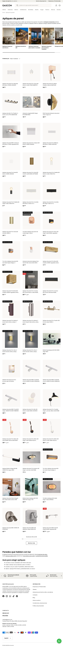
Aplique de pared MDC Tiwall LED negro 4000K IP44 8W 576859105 (10, 410)
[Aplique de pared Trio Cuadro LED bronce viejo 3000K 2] (52, 309)
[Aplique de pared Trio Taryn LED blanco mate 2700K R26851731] (31, 72)
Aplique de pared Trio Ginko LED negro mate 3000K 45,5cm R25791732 (30, 439)
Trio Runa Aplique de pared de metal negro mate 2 (30, 232)
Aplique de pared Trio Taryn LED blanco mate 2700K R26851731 (30, 84)
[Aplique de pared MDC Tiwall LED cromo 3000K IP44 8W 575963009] (31, 368)
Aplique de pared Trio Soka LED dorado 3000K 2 (10, 232)
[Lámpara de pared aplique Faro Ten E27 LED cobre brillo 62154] (31, 250)
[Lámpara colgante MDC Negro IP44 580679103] (31, 102)
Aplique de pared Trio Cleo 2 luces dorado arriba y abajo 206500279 (9, 350)
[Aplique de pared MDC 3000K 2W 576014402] (11, 517)
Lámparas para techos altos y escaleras (43, 592)
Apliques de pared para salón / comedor (34, 47)
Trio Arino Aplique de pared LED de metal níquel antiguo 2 (10, 262)
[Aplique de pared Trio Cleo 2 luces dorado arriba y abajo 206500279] (11, 339)
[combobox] (33, 5)
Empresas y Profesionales (54, 1)
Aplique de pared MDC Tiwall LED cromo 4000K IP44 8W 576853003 (51, 380)
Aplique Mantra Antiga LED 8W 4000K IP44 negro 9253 (9, 469)
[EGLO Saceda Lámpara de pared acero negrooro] (52, 102)
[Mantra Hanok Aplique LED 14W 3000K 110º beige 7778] (31, 487)
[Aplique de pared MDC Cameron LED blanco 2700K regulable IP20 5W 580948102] (11, 132)
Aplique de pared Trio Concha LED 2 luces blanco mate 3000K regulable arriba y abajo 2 (30, 291)
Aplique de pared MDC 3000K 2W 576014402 (10, 528)
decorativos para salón (29, 556)
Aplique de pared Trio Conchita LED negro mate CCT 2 (50, 202)
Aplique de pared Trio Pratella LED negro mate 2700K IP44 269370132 (10, 202)
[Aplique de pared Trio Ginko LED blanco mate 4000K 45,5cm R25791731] (52, 428)
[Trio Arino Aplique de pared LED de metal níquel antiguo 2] (11, 250)
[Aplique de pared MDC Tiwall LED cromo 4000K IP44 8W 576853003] (52, 368)
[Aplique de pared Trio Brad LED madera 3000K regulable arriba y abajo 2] (52, 250)
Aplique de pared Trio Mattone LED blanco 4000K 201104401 (50, 143)
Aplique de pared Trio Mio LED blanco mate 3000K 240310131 (30, 410)
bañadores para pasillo (42, 556)
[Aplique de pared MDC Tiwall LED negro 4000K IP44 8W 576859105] (11, 398)
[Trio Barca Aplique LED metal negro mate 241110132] (52, 487)
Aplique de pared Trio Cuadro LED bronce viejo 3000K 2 (51, 321)
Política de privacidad (38, 606)
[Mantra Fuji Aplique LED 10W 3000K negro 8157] (52, 339)
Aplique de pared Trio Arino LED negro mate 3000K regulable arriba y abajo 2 (50, 232)
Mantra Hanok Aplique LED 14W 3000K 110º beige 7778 (30, 498)
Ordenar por (5, 58)
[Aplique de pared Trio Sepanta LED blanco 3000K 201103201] (11, 72)
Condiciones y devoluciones (40, 603)
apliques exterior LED (11, 556)
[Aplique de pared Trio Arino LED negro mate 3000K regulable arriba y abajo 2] (52, 220)
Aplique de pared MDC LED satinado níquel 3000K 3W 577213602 (29, 528)
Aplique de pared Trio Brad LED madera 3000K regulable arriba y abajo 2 (51, 262)
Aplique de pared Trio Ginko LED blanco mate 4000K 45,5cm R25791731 (51, 439)
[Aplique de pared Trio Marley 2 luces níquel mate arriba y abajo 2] (31, 309)
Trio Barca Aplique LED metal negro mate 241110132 (50, 498)
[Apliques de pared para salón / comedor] (35, 36)
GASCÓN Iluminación (9, 645)
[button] (59, 5)
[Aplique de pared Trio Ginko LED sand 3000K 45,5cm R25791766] (11, 428)
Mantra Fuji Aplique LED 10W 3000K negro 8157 (51, 350)
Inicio (3, 12)
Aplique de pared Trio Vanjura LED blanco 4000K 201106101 (31, 143)
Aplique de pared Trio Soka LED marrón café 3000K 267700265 (30, 173)
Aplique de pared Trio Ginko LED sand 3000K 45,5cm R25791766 (10, 439)
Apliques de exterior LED (21, 47)
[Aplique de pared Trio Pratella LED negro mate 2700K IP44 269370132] (11, 191)
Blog (34, 597)
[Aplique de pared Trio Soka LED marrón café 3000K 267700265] (31, 161)
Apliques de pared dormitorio (7, 47)
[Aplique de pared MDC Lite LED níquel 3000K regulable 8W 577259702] (52, 517)
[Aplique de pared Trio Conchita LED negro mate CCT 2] (52, 191)
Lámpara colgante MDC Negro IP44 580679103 (30, 113)
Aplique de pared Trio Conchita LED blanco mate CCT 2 (30, 202)
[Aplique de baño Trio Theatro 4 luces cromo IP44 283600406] (11, 102)
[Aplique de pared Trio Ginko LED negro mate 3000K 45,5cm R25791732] (31, 428)
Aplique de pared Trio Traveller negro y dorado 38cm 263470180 (51, 410)
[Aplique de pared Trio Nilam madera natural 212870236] (52, 72)
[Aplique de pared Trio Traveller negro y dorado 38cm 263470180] (52, 398)
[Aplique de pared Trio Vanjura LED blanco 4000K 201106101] (31, 132)
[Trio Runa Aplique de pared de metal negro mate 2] (31, 220)
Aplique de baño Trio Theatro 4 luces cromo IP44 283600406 (10, 113)
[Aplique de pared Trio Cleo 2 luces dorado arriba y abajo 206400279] (31, 339)
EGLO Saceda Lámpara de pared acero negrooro (51, 113)
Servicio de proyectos (41, 1)
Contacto (35, 595)
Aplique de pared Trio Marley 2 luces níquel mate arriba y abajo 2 (31, 321)
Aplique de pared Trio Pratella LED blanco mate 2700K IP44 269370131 (51, 173)
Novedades (60, 9)
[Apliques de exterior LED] (22, 36)
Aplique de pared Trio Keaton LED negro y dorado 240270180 (31, 469)
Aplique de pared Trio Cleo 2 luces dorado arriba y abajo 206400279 (30, 350)
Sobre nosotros (36, 600)
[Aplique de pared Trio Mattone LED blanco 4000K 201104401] (52, 132)
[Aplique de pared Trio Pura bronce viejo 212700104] (11, 368)
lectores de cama (42, 554)
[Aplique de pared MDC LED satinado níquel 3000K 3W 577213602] (31, 517)
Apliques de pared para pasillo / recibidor (46, 48)
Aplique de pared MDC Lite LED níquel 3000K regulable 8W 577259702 (50, 528)
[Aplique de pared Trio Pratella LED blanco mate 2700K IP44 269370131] (52, 161)
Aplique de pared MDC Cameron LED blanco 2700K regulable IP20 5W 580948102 (10, 143)
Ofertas (34, 589)
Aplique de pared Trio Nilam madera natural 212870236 (50, 84)
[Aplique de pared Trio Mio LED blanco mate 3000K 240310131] (31, 398)
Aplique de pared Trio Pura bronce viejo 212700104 (9, 380)
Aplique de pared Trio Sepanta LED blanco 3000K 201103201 (10, 84)
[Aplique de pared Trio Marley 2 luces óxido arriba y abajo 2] (11, 309)
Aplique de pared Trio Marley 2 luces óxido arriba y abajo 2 (10, 321)
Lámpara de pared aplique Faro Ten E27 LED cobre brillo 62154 (31, 262)
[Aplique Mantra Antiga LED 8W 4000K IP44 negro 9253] (11, 457)
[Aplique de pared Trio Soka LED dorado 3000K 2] (11, 220)
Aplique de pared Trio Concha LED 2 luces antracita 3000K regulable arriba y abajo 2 (50, 291)
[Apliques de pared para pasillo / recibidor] (48, 36)
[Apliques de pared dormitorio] (9, 36)
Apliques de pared (10, 12)
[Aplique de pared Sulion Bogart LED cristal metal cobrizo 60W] (11, 487)
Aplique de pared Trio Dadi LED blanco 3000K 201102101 (10, 173)
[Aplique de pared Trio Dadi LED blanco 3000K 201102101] (11, 161)
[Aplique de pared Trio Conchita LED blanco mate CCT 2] (31, 191)
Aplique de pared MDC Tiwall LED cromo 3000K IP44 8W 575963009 (31, 380)
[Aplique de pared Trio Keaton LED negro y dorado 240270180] (31, 457)
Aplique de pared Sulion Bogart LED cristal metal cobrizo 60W (10, 498)
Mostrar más (31, 543)
